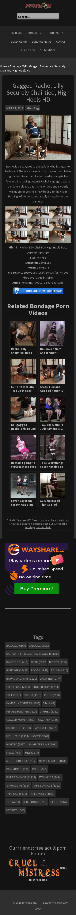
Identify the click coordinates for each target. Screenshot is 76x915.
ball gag (39, 646)
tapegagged (42, 794)
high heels (36, 523)
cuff (13, 695)
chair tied (50, 678)
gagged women (20, 720)
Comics (60, 41)
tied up (59, 802)
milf (32, 752)
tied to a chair (43, 527)
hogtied (16, 744)
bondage (45, 520)
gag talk (48, 720)
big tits (58, 662)
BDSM (38, 662)
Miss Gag (33, 108)
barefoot (17, 662)
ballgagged (46, 654)
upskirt (15, 810)
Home (3, 66)
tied (13, 802)
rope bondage (21, 777)
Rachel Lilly (49, 523)
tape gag (16, 794)
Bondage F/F (56, 33)
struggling (18, 785)
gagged (26, 523)
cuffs (52, 695)
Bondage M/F (36, 33)
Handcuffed (18, 728)
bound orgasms (21, 678)
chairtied (64, 520)
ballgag (16, 646)
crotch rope (46, 687)
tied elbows (35, 802)
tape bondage (46, 785)
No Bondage (48, 50)
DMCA (38, 909)
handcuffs (45, 728)
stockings (50, 777)
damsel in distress (23, 703)
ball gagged (19, 654)
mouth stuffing (21, 761)
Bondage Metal (41, 41)
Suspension (27, 50)
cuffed (32, 695)
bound (54, 520)
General (17, 33)
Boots (39, 670)
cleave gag (15, 523)
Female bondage (21, 711)
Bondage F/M (19, 41)
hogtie (40, 736)
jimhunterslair (42, 744)
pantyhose (17, 769)
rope (58, 523)
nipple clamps (52, 761)
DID (49, 703)
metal (14, 752)
